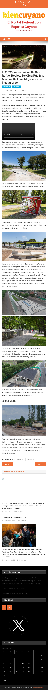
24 (4, 672)
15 (35, 664)
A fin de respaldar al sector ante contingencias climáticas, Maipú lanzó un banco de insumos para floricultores (9, 464)
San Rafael (30, 459)
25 (10, 672)
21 (29, 668)
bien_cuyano (21, 90)
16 (42, 664)
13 (23, 664)
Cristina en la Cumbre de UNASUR (14, 517)
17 (4, 668)
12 (17, 664)
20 (23, 668)
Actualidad (6, 87)
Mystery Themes (38, 687)
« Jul (4, 680)
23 (42, 668)
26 (17, 672)
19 (17, 668)
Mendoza (16, 87)
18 (10, 668)
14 (29, 664)
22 (35, 668)
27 (23, 672)
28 (29, 672)
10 (4, 664)
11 (10, 664)
